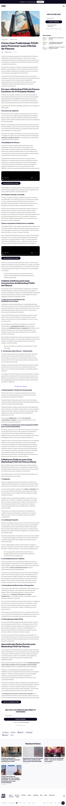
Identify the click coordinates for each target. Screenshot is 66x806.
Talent (44, 802)
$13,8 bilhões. (7, 310)
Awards (29, 795)
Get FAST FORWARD (20, 719)
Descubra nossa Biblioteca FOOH (11, 702)
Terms (21, 722)
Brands (51, 802)
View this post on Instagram (21, 386)
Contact (33, 802)
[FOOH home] (3, 6)
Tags (55, 802)
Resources (11, 796)
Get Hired (23, 795)
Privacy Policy (26, 722)
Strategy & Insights (13, 39)
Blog (41, 795)
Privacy (24, 802)
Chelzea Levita (7, 52)
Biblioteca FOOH (19, 275)
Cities (59, 802)
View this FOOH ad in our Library (11, 183)
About (45, 795)
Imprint (28, 802)
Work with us (52, 795)
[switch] (13, 802)
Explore (10, 795)
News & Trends (5, 39)
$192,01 (18, 99)
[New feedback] (63, 803)
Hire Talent (17, 795)
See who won (40, 1)
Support (17, 796)
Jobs (48, 802)
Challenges (35, 795)
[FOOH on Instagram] (64, 796)
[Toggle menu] (64, 6)
